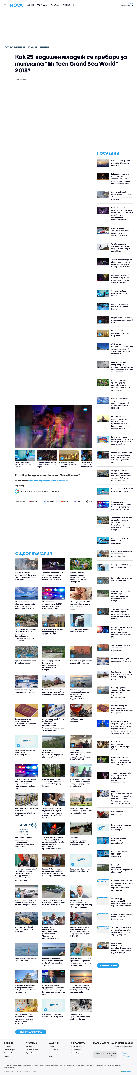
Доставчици (54, 1065)
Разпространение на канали (31, 1065)
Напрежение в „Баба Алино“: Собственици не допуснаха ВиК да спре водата (53, 782)
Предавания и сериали (34, 1053)
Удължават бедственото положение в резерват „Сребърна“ (52, 753)
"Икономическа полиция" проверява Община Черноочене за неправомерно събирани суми (26, 783)
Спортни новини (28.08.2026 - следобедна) (118, 840)
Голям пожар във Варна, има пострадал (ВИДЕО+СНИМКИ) (52, 631)
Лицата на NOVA (32, 1049)
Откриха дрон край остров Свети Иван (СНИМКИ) (24, 929)
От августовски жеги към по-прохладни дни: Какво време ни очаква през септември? (80, 988)
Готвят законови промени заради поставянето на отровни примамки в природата (79, 577)
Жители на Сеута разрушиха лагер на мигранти (120, 333)
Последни (7, 1046)
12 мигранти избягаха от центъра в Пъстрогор (81, 662)
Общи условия (70, 1065)
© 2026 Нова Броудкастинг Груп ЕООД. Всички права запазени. (20, 1071)
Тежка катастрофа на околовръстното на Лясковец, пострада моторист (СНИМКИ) (52, 576)
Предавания (53, 1049)
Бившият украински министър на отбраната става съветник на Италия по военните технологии (121, 179)
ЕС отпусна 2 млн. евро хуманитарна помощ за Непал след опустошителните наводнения (122, 885)
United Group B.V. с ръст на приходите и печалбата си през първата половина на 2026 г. (121, 632)
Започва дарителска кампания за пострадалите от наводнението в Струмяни (51, 665)
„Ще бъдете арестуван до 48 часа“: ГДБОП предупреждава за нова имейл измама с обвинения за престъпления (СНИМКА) (53, 843)
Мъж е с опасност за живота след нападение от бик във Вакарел (81, 811)
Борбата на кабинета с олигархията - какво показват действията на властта (26, 988)
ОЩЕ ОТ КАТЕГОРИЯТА (31, 1032)
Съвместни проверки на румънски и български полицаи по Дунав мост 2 (26, 902)
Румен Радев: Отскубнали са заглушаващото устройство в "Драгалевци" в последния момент (50, 932)
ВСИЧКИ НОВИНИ (108, 965)
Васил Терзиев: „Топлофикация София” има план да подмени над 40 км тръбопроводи (81, 903)
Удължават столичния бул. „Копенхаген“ (25, 662)
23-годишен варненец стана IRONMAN (79, 630)
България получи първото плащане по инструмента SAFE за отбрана (26, 812)
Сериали (52, 1053)
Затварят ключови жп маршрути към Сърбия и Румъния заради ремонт (53, 692)
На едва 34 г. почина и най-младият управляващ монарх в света (121, 745)
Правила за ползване (100, 1065)
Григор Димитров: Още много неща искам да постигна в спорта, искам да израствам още (121, 457)
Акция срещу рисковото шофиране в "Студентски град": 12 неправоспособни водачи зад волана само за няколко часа (53, 724)
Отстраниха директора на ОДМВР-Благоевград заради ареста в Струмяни (52, 605)
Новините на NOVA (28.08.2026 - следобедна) (119, 854)
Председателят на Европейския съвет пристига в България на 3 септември (121, 761)
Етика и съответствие (114, 1065)
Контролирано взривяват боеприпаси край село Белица (80, 1016)
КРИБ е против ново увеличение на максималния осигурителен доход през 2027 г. (24, 842)
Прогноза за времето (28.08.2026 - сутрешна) (53, 1015)
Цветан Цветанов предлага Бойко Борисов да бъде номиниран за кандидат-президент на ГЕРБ (53, 989)
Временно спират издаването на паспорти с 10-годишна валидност (26, 722)
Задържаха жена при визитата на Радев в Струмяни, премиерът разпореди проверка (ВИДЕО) (52, 813)
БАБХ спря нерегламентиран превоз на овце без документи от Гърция (79, 841)
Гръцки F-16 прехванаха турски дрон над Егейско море (121, 916)
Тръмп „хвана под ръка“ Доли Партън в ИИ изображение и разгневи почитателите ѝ (121, 778)
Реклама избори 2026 (16, 1065)
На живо (66, 5)
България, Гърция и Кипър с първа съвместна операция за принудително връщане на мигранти (122, 367)
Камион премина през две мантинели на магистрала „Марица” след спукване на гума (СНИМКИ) (80, 931)
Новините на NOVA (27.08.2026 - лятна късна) (119, 306)
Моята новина (9, 1053)
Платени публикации (9, 1067)
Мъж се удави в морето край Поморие (26, 959)
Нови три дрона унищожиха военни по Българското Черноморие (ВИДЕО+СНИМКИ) (79, 694)
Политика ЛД (90, 1065)
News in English (76, 1053)
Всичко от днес (10, 1049)
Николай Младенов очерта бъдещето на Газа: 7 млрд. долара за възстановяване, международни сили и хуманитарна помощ (121, 727)
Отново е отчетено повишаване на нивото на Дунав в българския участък (52, 961)
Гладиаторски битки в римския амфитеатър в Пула (122, 320)
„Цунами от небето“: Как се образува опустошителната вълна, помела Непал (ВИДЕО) (120, 614)
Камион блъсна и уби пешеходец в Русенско (25, 691)
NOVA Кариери (76, 1049)
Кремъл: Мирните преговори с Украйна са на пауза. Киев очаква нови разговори (122, 440)
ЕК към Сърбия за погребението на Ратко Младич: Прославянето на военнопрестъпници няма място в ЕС (120, 422)
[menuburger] (5, 5)
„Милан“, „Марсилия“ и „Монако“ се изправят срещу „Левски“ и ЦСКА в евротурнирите (122, 931)
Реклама (6, 1065)
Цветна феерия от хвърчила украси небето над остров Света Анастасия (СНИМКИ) (26, 605)
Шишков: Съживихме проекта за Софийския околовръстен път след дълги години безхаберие (53, 872)
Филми (51, 1056)
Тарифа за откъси (45, 1065)
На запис (54, 5)
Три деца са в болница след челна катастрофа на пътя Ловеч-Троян (53, 902)
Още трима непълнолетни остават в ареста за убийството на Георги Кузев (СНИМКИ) (80, 754)
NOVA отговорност (78, 1046)
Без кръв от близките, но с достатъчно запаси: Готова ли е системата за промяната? (81, 961)
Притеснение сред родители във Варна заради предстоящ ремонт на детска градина (24, 1018)
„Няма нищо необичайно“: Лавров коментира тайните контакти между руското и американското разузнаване (26, 874)
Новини (30, 5)
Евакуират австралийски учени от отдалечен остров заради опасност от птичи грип (122, 349)
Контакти (62, 1065)
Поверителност (80, 1065)
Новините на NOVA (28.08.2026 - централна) (119, 540)
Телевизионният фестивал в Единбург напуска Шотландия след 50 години (120, 247)
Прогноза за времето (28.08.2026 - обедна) (79, 870)
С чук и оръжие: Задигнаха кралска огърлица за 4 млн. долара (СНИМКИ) (120, 231)
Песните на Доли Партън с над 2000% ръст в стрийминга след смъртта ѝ (120, 278)
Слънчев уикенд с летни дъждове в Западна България (121, 163)
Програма (42, 5)
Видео (6, 1056)
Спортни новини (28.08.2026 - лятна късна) (119, 293)
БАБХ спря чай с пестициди (76, 720)
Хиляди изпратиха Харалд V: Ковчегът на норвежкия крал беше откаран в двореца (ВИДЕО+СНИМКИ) (121, 475)
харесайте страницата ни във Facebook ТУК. (48, 481)
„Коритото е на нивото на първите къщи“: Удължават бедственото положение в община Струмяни (25, 634)
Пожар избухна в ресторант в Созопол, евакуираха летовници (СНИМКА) (25, 576)
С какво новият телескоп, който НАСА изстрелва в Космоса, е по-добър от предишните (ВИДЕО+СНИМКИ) (122, 214)
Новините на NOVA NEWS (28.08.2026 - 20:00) (122, 490)
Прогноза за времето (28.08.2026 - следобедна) (25, 752)
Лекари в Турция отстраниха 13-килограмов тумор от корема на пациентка (121, 902)
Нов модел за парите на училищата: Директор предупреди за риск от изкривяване (80, 782)
